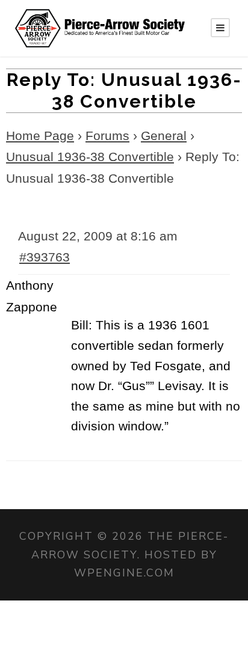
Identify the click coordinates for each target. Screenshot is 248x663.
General (164, 135)
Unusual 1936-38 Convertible (90, 156)
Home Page (40, 135)
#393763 (44, 257)
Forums (107, 135)
